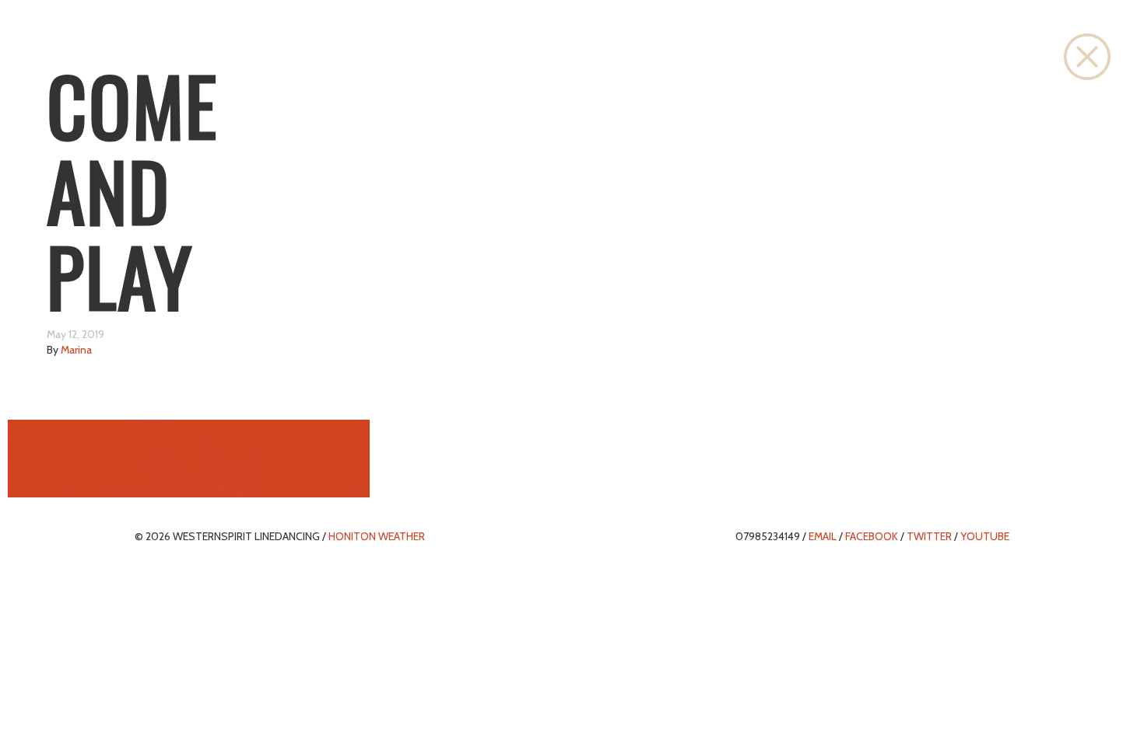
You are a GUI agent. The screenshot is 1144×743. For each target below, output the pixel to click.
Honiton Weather (376, 536)
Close (1087, 56)
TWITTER (929, 536)
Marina (76, 350)
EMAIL (823, 536)
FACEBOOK (871, 536)
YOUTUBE (984, 536)
